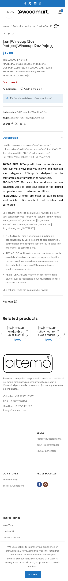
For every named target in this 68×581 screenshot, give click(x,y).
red (26, 117)
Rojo (31, 117)
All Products (23, 111)
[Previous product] (5, 34)
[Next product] (13, 34)
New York (8, 525)
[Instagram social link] (45, 484)
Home (6, 26)
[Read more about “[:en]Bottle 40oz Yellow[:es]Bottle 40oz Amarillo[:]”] (58, 336)
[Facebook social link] (25, 3)
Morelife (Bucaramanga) (49, 438)
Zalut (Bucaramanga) (48, 444)
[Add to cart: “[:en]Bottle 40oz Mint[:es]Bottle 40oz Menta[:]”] (27, 336)
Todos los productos (24, 26)
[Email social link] (34, 3)
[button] (64, 334)
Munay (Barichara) (46, 450)
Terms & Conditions (13, 485)
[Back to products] (9, 34)
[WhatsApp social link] (39, 3)
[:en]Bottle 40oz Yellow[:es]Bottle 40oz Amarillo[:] (48, 331)
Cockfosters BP (11, 537)
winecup (39, 117)
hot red (20, 117)
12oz (11, 117)
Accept (32, 574)
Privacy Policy (10, 479)
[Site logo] (33, 11)
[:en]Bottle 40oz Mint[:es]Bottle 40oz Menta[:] (17, 331)
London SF (8, 531)
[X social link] (29, 3)
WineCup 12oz (47, 26)
